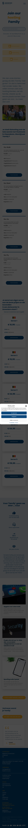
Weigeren (14, 416)
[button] (26, 406)
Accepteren (14, 413)
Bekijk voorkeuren (14, 420)
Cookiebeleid (12, 422)
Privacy (16, 422)
